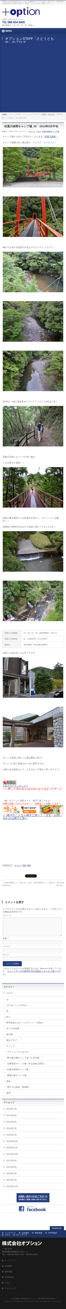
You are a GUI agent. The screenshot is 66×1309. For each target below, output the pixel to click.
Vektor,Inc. (47, 1301)
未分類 (9, 1034)
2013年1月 (11, 1180)
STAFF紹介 (52, 1233)
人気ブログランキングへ (15, 786)
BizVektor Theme (33, 1301)
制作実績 (38, 1233)
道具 (8, 1093)
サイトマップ (21, 1235)
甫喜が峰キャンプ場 (16, 1075)
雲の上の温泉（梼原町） (19, 1087)
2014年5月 (11, 1122)
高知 (29, 865)
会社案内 (25, 1233)
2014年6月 (11, 1115)
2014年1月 (11, 1135)
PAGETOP (57, 1228)
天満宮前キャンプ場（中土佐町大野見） (26, 1063)
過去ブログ (11, 1040)
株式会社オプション (29, 1298)
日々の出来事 (12, 1028)
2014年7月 (11, 1109)
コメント (7, 915)
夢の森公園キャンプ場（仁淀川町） (24, 1058)
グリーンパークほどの (18, 1052)
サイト (6, 954)
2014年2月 (11, 1128)
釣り (8, 1017)
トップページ (10, 1233)
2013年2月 (11, 1173)
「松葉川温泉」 (50, 136)
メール (7, 946)
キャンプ (51, 114)
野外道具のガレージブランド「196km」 (25, 1022)
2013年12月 (12, 1141)
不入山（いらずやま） (18, 1005)
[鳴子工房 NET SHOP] (33, 812)
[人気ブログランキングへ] (9, 783)
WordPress (18, 1301)
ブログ (44, 114)
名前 (5, 938)
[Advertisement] (33, 78)
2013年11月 (12, 1147)
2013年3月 (11, 1167)
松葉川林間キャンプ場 (50, 131)
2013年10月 (12, 1154)
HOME (4, 114)
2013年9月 (11, 1160)
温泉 (24, 865)
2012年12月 (12, 1186)
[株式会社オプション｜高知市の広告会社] (21, 13)
